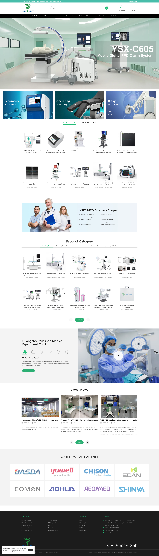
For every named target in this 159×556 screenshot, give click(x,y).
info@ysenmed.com (30, 1)
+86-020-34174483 (111, 530)
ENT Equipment (85, 222)
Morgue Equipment (52, 528)
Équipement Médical (107, 552)
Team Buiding (83, 530)
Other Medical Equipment (108, 224)
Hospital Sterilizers (86, 219)
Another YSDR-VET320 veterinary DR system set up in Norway (84, 420)
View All (79, 320)
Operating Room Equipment (88, 217)
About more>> (28, 370)
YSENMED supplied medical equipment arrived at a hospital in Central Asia (128, 420)
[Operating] (79, 105)
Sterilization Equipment (53, 530)
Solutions (47, 16)
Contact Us (114, 16)
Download (69, 16)
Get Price (134, 10)
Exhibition (82, 528)
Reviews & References (86, 16)
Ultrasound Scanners (106, 214)
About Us (102, 16)
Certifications (83, 525)
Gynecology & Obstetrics (112, 246)
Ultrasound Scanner (96, 246)
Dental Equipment (106, 222)
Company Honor (84, 523)
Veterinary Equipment (107, 219)
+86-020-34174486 (111, 525)
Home (23, 16)
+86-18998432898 (112, 528)
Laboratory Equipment (107, 217)
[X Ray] (131, 105)
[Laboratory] (27, 105)
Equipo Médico (97, 552)
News (58, 16)
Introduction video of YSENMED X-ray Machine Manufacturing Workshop (49, 420)
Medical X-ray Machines (87, 214)
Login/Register (121, 10)
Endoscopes (50, 525)
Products (34, 16)
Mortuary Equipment (86, 224)
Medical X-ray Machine (46, 246)
